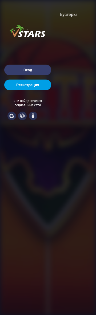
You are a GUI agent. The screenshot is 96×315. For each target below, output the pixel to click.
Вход (27, 70)
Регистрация (27, 85)
